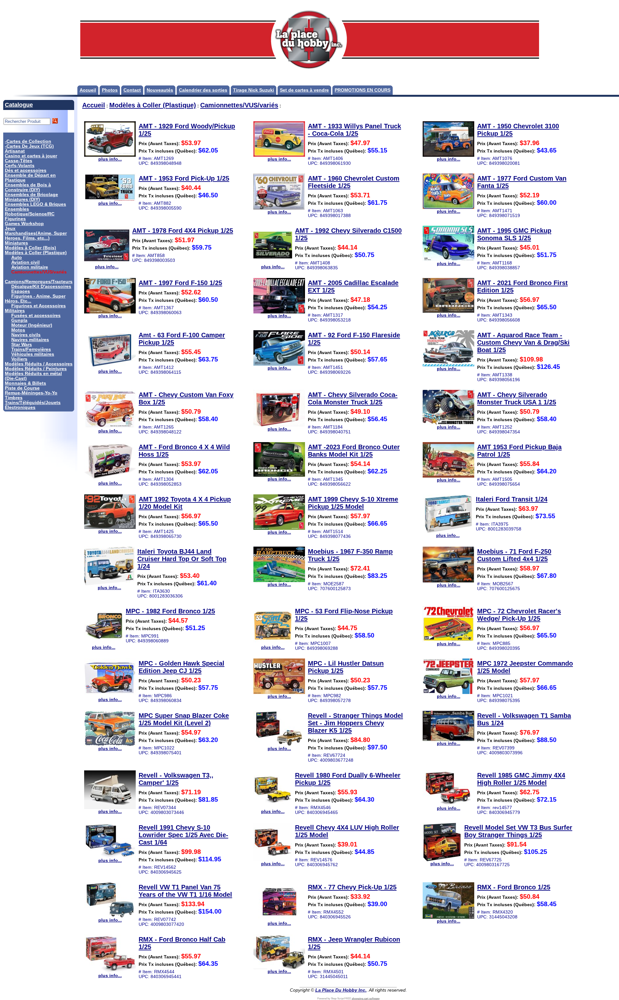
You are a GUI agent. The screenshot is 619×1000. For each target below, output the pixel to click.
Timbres (14, 397)
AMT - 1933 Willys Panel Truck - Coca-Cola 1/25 (354, 130)
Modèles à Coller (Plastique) (36, 252)
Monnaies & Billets (25, 383)
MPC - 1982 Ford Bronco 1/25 (170, 611)
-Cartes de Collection (28, 141)
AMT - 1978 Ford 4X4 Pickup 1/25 (182, 230)
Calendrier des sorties (203, 90)
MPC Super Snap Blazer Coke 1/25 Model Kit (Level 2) (184, 719)
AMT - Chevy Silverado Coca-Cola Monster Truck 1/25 (353, 398)
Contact (132, 90)
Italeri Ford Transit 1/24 (511, 499)
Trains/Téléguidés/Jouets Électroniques (33, 405)
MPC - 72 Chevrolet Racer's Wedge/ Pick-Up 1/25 (519, 615)
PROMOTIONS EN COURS (362, 90)
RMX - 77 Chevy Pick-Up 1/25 (352, 887)
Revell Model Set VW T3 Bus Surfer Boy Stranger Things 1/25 (518, 831)
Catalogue (19, 105)
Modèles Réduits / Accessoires (39, 363)
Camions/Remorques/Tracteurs (39, 281)
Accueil (88, 90)
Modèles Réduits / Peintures (36, 368)
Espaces (20, 291)
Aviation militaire (29, 267)
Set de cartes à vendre (304, 90)
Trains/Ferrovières (31, 349)
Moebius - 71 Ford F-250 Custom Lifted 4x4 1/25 (514, 555)
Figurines (15, 218)
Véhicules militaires (32, 354)
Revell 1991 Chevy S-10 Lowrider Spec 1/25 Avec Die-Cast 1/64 (183, 835)
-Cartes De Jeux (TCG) (29, 146)
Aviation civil (25, 262)
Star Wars (21, 344)
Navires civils (26, 334)
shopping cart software (365, 998)
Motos (18, 330)
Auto (16, 257)
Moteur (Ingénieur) (31, 325)
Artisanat (15, 151)
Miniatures (16, 243)
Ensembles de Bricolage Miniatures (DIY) (31, 197)
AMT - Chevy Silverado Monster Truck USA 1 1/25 (516, 398)
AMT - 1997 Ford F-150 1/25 (180, 282)
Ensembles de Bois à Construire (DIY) (28, 187)
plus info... (110, 159)
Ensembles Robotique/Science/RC (29, 211)
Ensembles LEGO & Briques (35, 204)
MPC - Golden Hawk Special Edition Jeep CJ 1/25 (181, 667)
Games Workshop (24, 223)
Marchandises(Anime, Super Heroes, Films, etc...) (36, 236)
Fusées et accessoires (36, 315)
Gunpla (19, 320)
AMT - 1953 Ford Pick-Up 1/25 (184, 178)
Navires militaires (30, 339)
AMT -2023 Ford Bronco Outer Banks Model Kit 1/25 (354, 450)
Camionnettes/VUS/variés (239, 105)
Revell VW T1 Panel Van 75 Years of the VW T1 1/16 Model (185, 891)
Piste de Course (22, 388)
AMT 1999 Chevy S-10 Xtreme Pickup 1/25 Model (353, 503)
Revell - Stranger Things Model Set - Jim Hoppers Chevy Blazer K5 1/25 (355, 723)
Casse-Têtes (18, 160)
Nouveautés (160, 90)
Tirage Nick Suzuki (253, 90)
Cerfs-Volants (19, 165)
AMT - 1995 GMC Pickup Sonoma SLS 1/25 (514, 234)
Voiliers (19, 359)
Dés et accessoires (25, 170)
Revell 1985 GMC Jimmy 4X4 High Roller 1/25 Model (521, 779)
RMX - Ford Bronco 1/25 (513, 887)
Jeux (10, 228)
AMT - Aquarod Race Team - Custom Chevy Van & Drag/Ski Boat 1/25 (523, 342)
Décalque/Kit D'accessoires (41, 286)
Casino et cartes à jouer (31, 155)
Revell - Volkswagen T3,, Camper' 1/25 (176, 779)
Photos (110, 90)
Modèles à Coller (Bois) (30, 247)
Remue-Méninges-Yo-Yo (31, 393)
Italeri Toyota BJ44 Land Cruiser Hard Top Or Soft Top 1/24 (181, 559)
